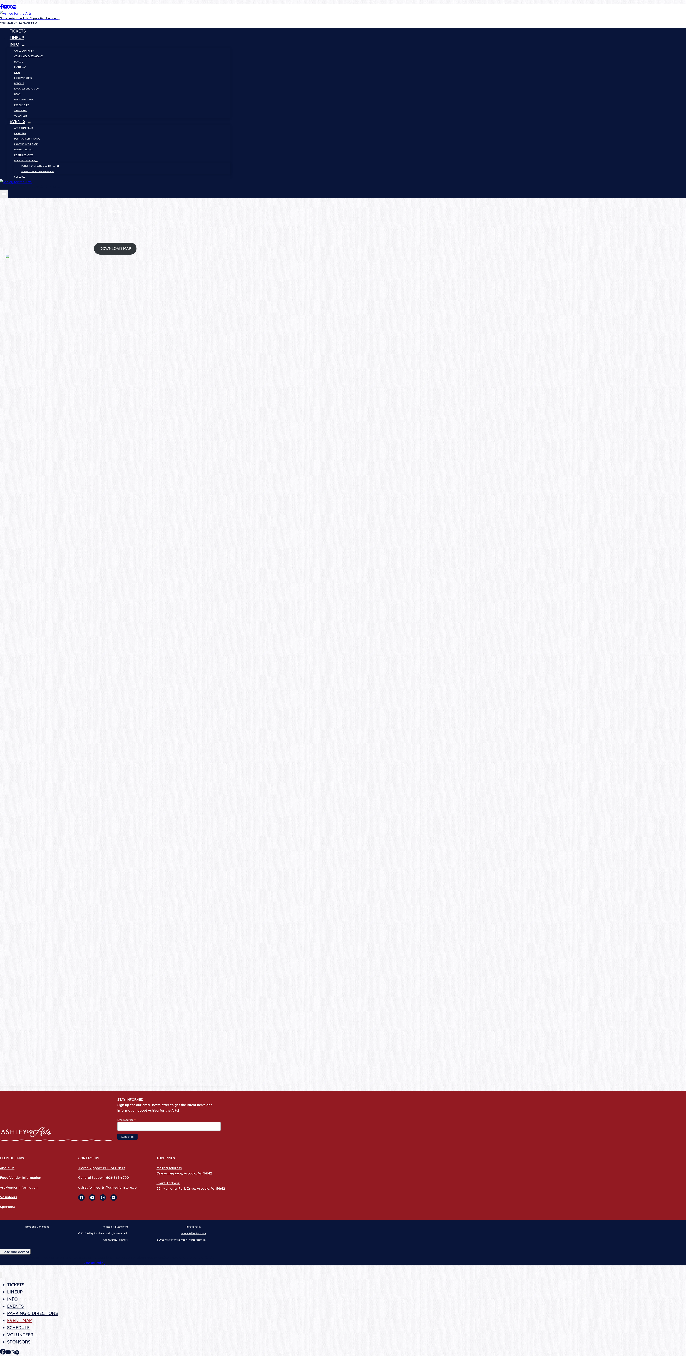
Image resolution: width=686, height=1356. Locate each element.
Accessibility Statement (115, 1226)
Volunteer (20, 116)
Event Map (20, 67)
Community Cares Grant (28, 56)
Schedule (19, 176)
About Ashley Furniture (193, 1233)
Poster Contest (23, 155)
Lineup (17, 37)
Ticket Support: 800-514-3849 (101, 1168)
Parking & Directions (32, 1313)
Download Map (115, 248)
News (17, 94)
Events (15, 1306)
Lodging (19, 83)
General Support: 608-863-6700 (103, 1177)
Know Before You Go (26, 88)
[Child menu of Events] (29, 122)
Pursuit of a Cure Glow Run (37, 171)
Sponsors (20, 110)
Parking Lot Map (24, 99)
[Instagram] (10, 8)
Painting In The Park (26, 144)
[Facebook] (1, 8)
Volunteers (8, 1197)
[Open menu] (4, 194)
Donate (18, 61)
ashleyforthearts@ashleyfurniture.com (109, 1187)
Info (12, 1299)
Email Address (126, 1120)
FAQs (17, 72)
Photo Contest (23, 149)
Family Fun (20, 133)
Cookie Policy (94, 1263)
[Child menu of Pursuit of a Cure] (36, 161)
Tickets (18, 31)
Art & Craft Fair (23, 128)
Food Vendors (23, 78)
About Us (7, 1168)
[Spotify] (14, 8)
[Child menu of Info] (23, 45)
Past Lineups (21, 105)
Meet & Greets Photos (27, 138)
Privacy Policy (193, 1226)
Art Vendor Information (19, 1187)
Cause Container (24, 50)
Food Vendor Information (20, 1177)
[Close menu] (1, 1275)
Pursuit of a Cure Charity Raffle (40, 166)
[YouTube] (5, 8)
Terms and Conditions (37, 1226)
